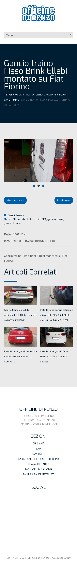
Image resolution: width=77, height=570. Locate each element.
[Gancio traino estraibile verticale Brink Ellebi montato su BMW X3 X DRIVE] (20, 295)
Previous (10, 161)
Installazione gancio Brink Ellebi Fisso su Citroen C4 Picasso (54, 356)
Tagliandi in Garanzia (39, 469)
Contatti (38, 454)
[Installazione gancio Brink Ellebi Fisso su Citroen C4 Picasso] (56, 337)
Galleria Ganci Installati (38, 474)
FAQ (38, 448)
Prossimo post (63, 200)
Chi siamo (38, 443)
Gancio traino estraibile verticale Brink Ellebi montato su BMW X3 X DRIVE (20, 315)
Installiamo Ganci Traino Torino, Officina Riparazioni (35, 94)
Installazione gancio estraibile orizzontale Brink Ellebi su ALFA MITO (20, 356)
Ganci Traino (11, 99)
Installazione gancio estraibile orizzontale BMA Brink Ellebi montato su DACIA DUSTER (56, 315)
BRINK (12, 219)
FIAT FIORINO (36, 219)
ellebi (21, 219)
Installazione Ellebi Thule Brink (38, 459)
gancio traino (12, 223)
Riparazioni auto (38, 464)
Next (67, 161)
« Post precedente (15, 200)
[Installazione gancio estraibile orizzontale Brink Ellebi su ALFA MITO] (20, 337)
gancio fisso (55, 219)
